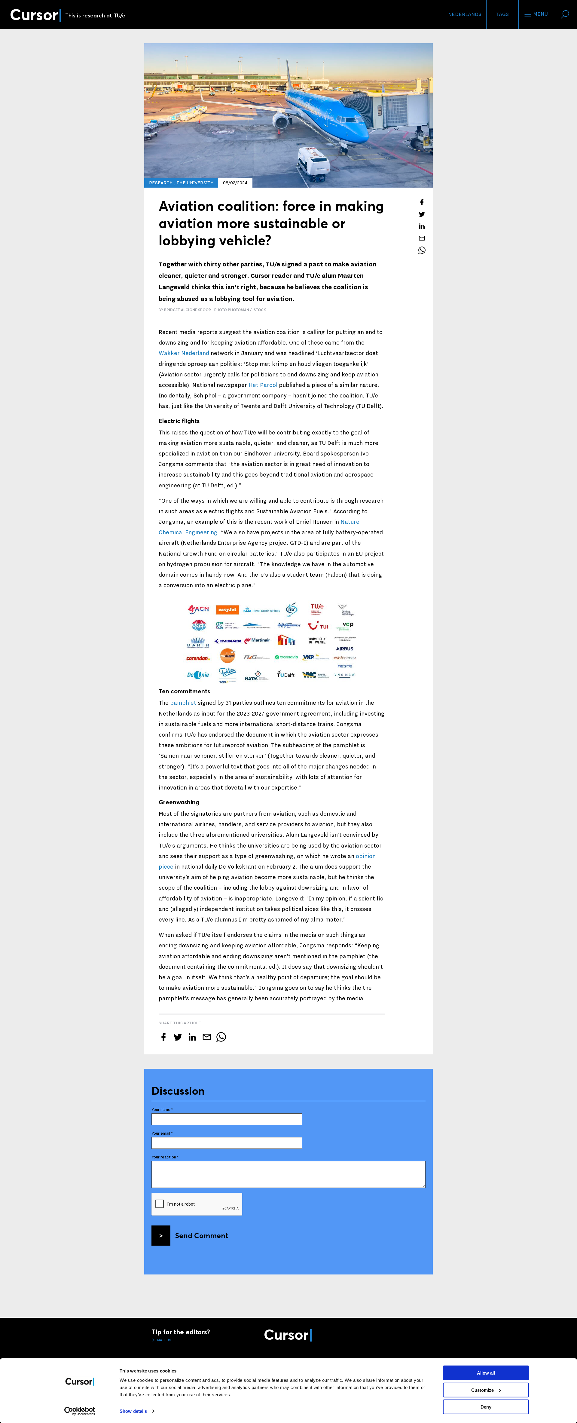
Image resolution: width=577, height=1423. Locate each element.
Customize (482, 1389)
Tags (502, 14)
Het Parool (263, 385)
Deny (486, 1406)
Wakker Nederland (184, 353)
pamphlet (183, 703)
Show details (133, 1411)
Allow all (486, 1372)
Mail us (163, 1340)
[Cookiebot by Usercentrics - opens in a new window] (79, 1411)
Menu (540, 14)
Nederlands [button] (464, 14)
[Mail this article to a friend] (422, 238)
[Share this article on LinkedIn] (422, 226)
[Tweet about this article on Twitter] (422, 214)
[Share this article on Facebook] (422, 202)
